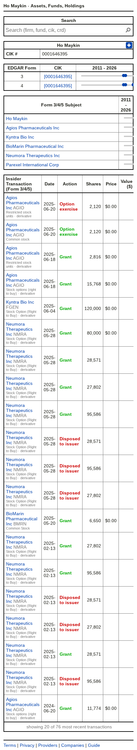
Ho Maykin (16, 118)
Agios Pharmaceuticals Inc (32, 127)
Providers (47, 745)
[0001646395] (58, 76)
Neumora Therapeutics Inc (33, 155)
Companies (72, 745)
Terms (10, 745)
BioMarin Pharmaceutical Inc (35, 146)
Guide (94, 745)
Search (68, 20)
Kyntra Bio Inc (20, 137)
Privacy (27, 745)
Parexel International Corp (32, 164)
